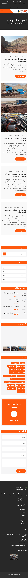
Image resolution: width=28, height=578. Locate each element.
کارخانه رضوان (11, 385)
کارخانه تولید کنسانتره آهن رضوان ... (12, 300)
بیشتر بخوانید (21, 76)
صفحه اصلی (22, 509)
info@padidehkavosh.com (18, 3)
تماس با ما (22, 521)
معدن (5, 56)
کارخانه (21, 275)
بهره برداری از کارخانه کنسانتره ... (11, 307)
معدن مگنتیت (22, 378)
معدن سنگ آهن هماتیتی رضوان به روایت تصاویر (15, 60)
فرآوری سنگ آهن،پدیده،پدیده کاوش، (17, 369)
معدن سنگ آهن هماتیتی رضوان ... (11, 293)
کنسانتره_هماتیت (21, 388)
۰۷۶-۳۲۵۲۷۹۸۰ (5, 3)
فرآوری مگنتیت (21, 372)
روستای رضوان (15, 363)
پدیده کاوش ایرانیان (20, 385)
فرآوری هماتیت (13, 372)
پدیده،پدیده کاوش (8, 382)
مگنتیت (15, 382)
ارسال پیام (20, 471)
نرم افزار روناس (10, 574)
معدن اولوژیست (21, 375)
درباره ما (23, 518)
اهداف (23, 512)
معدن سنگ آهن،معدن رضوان (9, 375)
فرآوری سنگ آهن (11, 366)
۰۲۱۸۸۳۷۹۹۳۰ (14, 421)
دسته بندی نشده (8, 207)
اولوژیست (22, 363)
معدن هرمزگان (13, 378)
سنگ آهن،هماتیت (21, 366)
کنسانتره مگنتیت (21, 391)
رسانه (23, 515)
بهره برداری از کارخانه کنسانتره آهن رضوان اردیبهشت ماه (15, 175)
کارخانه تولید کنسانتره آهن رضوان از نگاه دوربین (15, 139)
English (23, 523)
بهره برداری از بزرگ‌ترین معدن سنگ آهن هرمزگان (15, 211)
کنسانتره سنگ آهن (11, 388)
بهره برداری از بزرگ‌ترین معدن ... (11, 313)
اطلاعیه (10, 135)
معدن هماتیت (22, 382)
